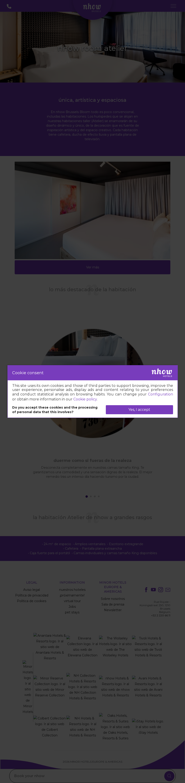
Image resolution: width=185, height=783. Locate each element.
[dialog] (92, 391)
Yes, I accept (139, 409)
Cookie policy (85, 399)
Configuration (160, 394)
